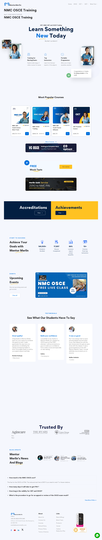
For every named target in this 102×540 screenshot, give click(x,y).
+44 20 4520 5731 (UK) (18, 518)
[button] (65, 167)
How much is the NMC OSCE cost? (22, 478)
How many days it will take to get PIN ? (24, 487)
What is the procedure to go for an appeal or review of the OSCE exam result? (39, 495)
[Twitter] (22, 529)
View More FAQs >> (90, 500)
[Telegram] (26, 530)
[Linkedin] (18, 530)
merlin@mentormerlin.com (18, 525)
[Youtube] (15, 530)
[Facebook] (11, 530)
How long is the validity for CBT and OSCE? (25, 491)
